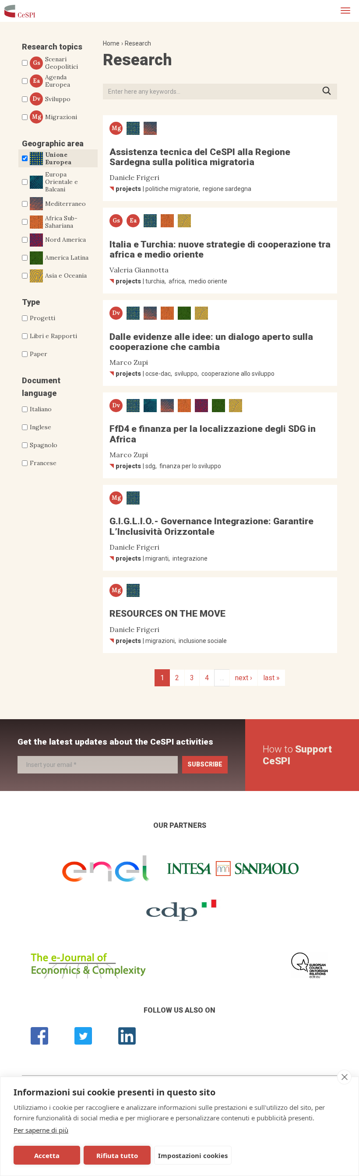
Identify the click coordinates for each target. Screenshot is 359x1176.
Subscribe (204, 764)
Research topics (52, 46)
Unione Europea (58, 158)
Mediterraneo (65, 204)
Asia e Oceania (66, 275)
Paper (38, 354)
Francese (43, 463)
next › (243, 678)
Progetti (42, 318)
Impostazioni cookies (193, 1155)
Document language (41, 387)
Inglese (40, 427)
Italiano (41, 409)
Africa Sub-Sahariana (61, 222)
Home (111, 43)
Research (138, 43)
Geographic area (53, 143)
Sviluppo (51, 99)
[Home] (19, 11)
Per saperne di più (41, 1130)
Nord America (65, 240)
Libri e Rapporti (53, 336)
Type (31, 302)
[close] (344, 1077)
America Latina (66, 257)
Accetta (47, 1155)
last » (271, 678)
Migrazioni (54, 117)
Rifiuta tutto (117, 1155)
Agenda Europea (51, 81)
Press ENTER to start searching (329, 91)
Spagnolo (43, 445)
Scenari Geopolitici (55, 63)
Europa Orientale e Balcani (61, 182)
